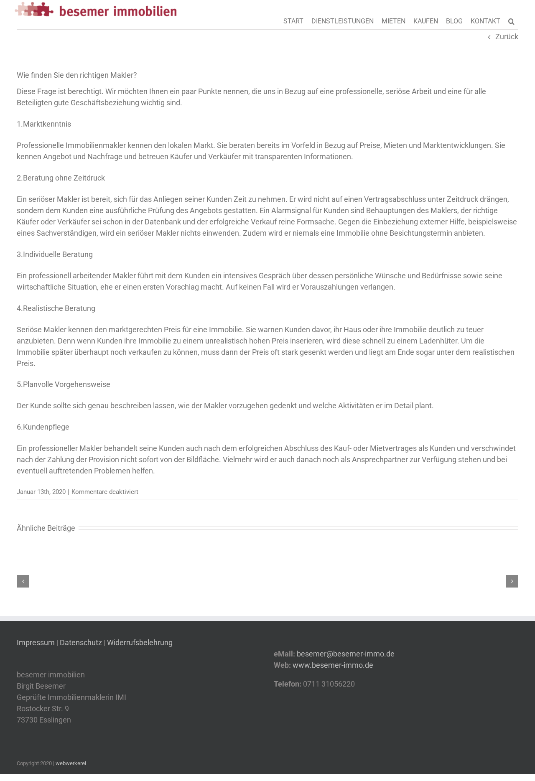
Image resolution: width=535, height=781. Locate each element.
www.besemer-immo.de (333, 665)
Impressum (36, 642)
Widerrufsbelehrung (140, 642)
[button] (511, 20)
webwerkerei (71, 763)
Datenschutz (81, 642)
